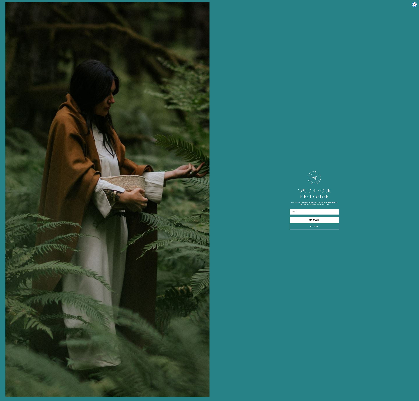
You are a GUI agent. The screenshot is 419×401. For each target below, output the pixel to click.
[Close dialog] (414, 4)
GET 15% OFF (314, 220)
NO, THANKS (314, 227)
